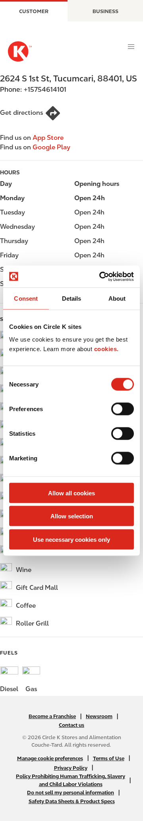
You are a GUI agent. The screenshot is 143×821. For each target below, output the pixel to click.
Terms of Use (108, 758)
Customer (33, 11)
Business (105, 11)
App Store (48, 137)
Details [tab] (71, 298)
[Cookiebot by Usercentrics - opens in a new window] (101, 276)
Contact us (71, 725)
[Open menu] (131, 47)
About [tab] (117, 298)
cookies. (106, 348)
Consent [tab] (26, 298)
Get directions (21, 112)
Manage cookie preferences (50, 758)
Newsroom (99, 716)
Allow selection (71, 516)
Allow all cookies (71, 492)
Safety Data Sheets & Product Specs (72, 801)
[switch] (122, 408)
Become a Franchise (52, 716)
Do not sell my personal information (70, 793)
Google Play (51, 147)
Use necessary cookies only (71, 539)
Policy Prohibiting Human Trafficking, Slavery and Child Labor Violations (70, 780)
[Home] (20, 51)
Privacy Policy (70, 768)
